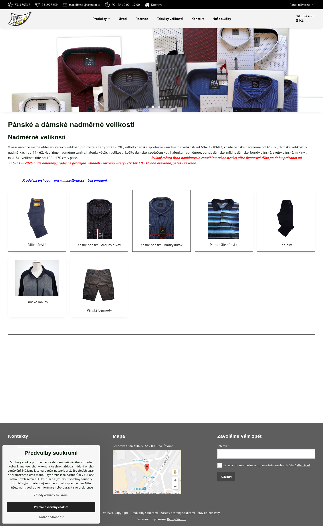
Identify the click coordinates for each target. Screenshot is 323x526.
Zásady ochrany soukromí (178, 513)
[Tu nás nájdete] (147, 493)
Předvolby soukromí (144, 513)
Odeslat (226, 477)
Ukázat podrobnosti (51, 517)
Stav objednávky (209, 513)
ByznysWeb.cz (176, 519)
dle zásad (303, 465)
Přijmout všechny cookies (51, 507)
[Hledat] (276, 18)
